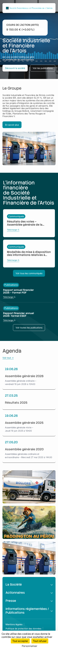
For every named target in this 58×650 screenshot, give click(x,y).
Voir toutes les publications (29, 327)
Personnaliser (29, 646)
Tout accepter (20, 641)
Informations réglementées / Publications (27, 610)
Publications (11, 285)
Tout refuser (40, 641)
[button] (8, 8)
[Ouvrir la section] (51, 584)
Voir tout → (8, 357)
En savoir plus (12, 124)
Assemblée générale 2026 (24, 376)
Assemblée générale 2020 (24, 449)
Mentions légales (14, 624)
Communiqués (16, 216)
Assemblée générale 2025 (24, 423)
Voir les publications (43, 68)
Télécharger (13, 229)
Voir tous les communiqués (29, 273)
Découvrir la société (15, 68)
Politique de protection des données (23, 628)
